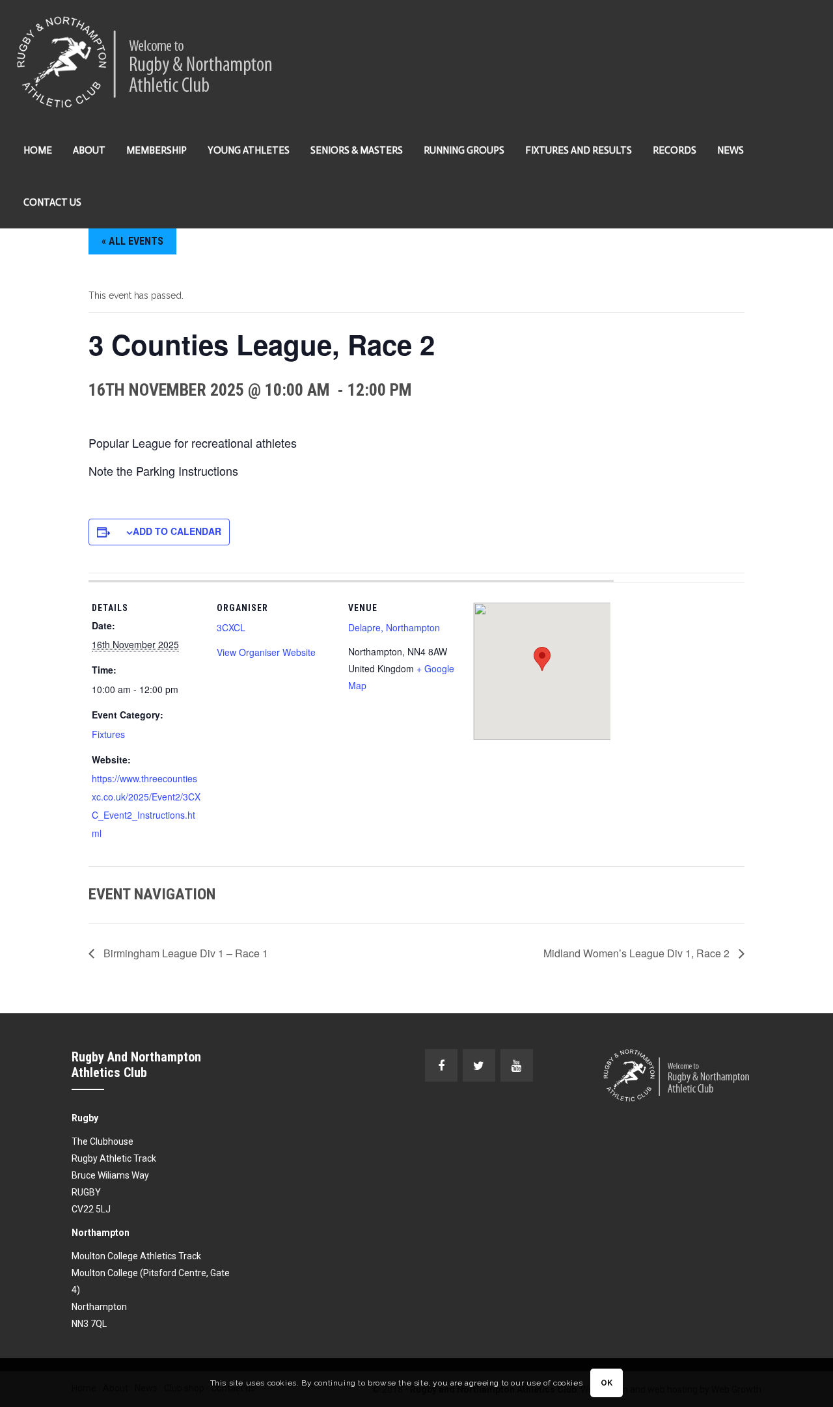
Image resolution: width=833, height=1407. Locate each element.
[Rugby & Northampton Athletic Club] (146, 62)
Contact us (52, 202)
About (89, 150)
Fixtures (108, 734)
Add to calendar (177, 531)
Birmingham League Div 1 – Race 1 (184, 953)
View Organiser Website (266, 652)
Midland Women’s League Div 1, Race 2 (637, 953)
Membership (156, 150)
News (730, 150)
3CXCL (231, 627)
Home (37, 150)
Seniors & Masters (356, 150)
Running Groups (464, 150)
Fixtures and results (578, 150)
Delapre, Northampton (394, 627)
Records (674, 150)
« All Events (132, 241)
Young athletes (249, 150)
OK (607, 1382)
